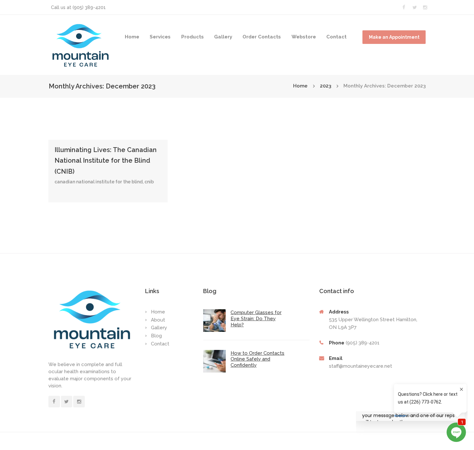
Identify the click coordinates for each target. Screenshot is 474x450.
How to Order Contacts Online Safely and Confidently (257, 359)
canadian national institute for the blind (98, 181)
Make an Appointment (394, 37)
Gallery (223, 37)
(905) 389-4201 (89, 7)
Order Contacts (261, 37)
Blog (156, 336)
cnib (149, 181)
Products (192, 37)
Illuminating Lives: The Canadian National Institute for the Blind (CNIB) (105, 161)
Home (132, 37)
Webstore (303, 37)
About (158, 320)
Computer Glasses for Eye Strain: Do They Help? (256, 319)
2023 (325, 86)
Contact (336, 37)
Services (160, 37)
